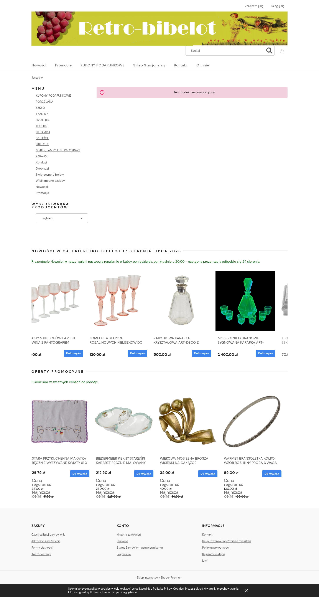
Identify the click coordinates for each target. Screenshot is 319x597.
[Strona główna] (159, 27)
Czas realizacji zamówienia (48, 534)
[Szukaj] (269, 51)
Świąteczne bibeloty (50, 174)
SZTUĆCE (42, 138)
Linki (205, 560)
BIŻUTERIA (42, 120)
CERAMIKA (43, 132)
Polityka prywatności (215, 547)
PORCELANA (44, 102)
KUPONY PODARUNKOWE (53, 95)
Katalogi (41, 162)
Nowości (42, 187)
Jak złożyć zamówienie (45, 541)
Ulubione (122, 541)
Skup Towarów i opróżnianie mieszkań (226, 541)
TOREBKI (41, 126)
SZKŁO (40, 108)
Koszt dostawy (41, 554)
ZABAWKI (42, 156)
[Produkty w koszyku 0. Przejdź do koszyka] (283, 50)
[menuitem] (43, 65)
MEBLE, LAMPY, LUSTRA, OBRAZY (58, 150)
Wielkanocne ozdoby (50, 181)
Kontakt (207, 534)
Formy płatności (42, 547)
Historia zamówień (129, 534)
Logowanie (124, 554)
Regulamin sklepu (213, 554)
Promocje (42, 193)
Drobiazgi (42, 168)
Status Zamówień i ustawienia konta (140, 547)
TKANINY (42, 114)
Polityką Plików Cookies (168, 588)
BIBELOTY (42, 144)
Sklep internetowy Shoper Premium (159, 577)
